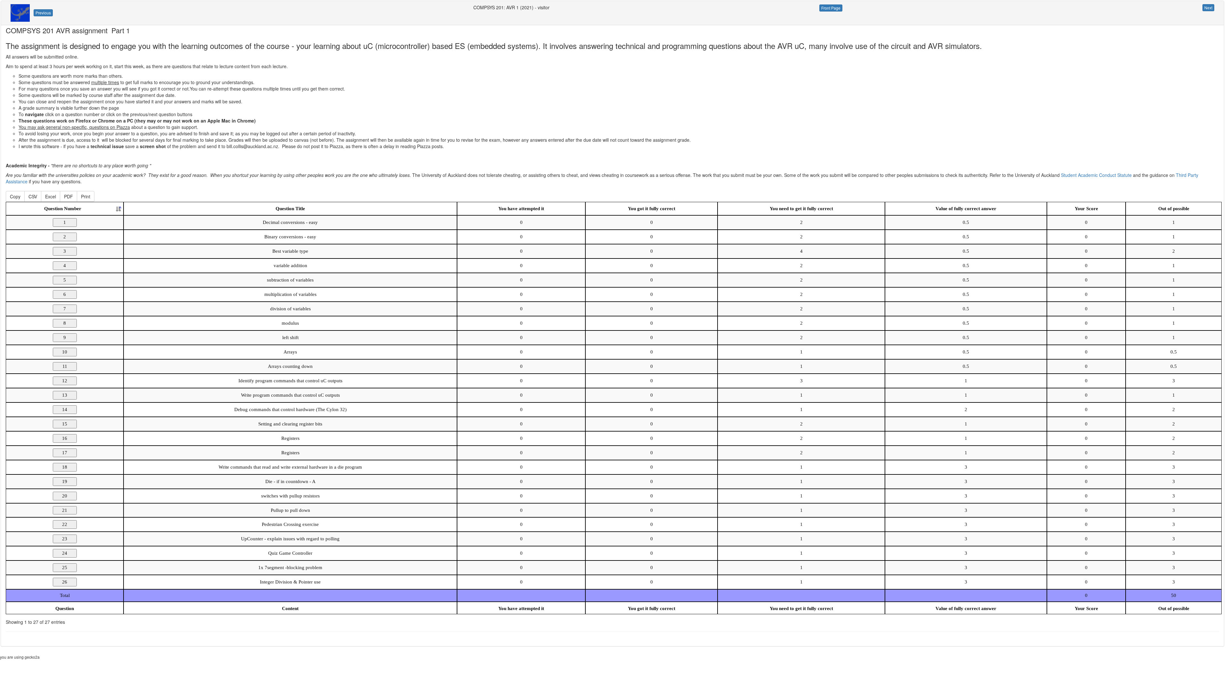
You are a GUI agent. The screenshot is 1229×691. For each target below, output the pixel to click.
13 (64, 395)
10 (64, 351)
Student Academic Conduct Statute (1096, 175)
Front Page (830, 8)
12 (64, 380)
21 (64, 510)
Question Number (62, 208)
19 (64, 481)
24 (64, 553)
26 (64, 581)
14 (64, 409)
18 (64, 467)
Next (1208, 7)
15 (64, 423)
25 (64, 567)
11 (64, 366)
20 (64, 495)
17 (64, 452)
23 (64, 538)
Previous (43, 12)
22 (64, 524)
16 (64, 438)
